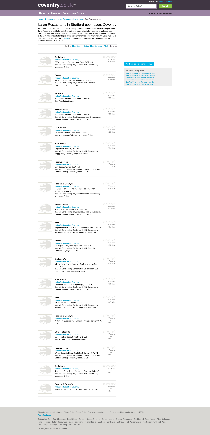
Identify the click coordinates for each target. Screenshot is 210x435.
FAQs (142, 412)
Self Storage (52, 425)
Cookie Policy (81, 412)
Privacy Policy (69, 412)
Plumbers (156, 422)
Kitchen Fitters (90, 422)
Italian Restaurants (76, 422)
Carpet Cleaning (93, 419)
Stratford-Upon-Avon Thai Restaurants (139, 84)
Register (169, 1)
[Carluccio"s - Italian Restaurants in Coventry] (45, 137)
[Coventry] (57, 6)
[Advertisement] (148, 38)
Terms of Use (115, 412)
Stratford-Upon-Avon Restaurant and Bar (140, 82)
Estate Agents (150, 419)
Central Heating (108, 419)
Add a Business (44, 415)
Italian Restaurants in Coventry (67, 60)
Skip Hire (62, 425)
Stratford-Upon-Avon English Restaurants (140, 73)
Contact (59, 412)
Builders (82, 419)
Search (165, 6)
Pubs (164, 422)
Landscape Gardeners (107, 422)
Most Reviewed (96, 46)
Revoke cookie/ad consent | (99, 412)
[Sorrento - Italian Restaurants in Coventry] (45, 102)
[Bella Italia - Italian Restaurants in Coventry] (45, 66)
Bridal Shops (72, 419)
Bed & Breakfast (59, 419)
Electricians (138, 419)
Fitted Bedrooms (163, 419)
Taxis (70, 425)
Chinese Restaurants (124, 419)
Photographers (136, 422)
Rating (86, 46)
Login (161, 1)
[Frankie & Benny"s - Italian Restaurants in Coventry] (45, 193)
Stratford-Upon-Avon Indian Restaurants (140, 78)
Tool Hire (76, 425)
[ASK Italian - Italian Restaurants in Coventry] (45, 153)
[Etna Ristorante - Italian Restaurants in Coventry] (45, 341)
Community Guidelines (130, 412)
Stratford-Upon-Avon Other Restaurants (140, 80)
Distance (113, 46)
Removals (42, 425)
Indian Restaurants (59, 422)
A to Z (106, 46)
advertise (65, 38)
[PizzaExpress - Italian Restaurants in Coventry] (45, 118)
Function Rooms (44, 422)
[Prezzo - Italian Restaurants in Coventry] (45, 84)
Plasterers (147, 422)
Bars (50, 419)
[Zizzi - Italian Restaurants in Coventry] (45, 231)
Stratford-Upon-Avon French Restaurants (140, 75)
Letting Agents (122, 422)
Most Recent (77, 46)
